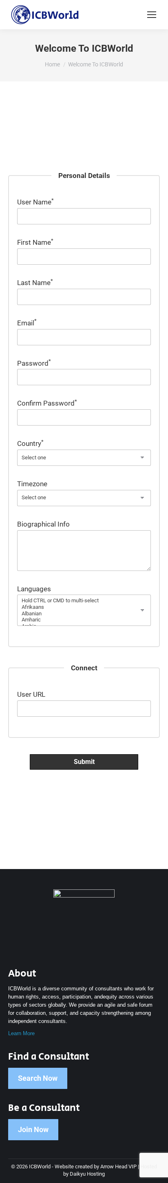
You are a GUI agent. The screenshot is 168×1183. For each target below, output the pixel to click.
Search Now (37, 1078)
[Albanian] (84, 613)
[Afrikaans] (84, 607)
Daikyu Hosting (87, 1174)
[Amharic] (84, 620)
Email (27, 323)
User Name (35, 202)
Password (34, 363)
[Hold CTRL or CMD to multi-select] (84, 600)
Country (30, 443)
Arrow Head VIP (118, 1166)
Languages (34, 589)
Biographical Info (43, 524)
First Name (35, 242)
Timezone (32, 484)
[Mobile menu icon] (152, 15)
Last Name (35, 283)
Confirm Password (47, 403)
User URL (31, 694)
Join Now (33, 1129)
